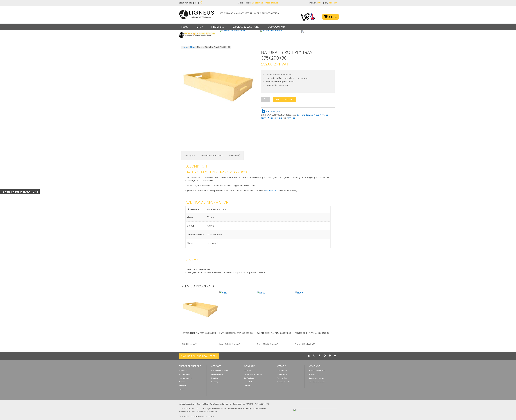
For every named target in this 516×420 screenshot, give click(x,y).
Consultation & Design (219, 370)
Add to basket (284, 99)
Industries (217, 27)
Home (184, 27)
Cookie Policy (282, 370)
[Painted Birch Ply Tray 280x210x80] (238, 309)
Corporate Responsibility (253, 374)
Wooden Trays (275, 118)
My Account (183, 370)
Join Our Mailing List (317, 382)
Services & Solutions (245, 27)
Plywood (291, 118)
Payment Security (283, 382)
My (331, 2)
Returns (181, 389)
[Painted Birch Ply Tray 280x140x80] (313, 309)
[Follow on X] (314, 355)
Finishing (214, 382)
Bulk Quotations (185, 374)
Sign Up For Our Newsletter (199, 356)
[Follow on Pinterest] (330, 355)
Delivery (315, 2)
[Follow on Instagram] (324, 356)
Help (197, 2)
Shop (192, 47)
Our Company (276, 27)
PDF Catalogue (272, 111)
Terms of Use (282, 378)
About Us (247, 370)
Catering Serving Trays (308, 115)
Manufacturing (217, 374)
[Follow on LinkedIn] (308, 355)
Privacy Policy (282, 374)
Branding (214, 378)
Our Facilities (249, 378)
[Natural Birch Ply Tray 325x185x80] (200, 309)
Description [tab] (189, 155)
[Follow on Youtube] (335, 355)
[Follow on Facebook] (319, 355)
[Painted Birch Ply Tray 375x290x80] (275, 309)
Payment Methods (185, 378)
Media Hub (248, 382)
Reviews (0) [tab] (234, 155)
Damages (182, 386)
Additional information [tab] (212, 155)
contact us (270, 190)
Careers (247, 386)
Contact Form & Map (317, 370)
